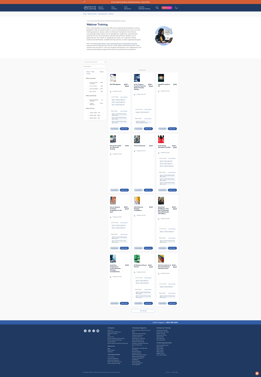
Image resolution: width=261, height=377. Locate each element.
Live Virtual (111, 357)
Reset (102, 72)
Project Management (138, 358)
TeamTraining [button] (113, 8)
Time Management (137, 362)
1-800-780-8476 (172, 322)
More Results (143, 310)
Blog (109, 348)
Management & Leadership (139, 348)
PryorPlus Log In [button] (167, 7)
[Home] (90, 7)
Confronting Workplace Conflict (164, 146)
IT (132, 346)
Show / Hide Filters (90, 72)
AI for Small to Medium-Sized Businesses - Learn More (130, 2)
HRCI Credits (160, 350)
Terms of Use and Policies (115, 340)
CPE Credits (160, 348)
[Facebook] (85, 331)
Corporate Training (162, 330)
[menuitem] (101, 8)
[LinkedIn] (89, 331)
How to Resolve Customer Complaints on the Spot (116, 209)
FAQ (109, 335)
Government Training (162, 332)
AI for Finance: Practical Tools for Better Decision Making (140, 87)
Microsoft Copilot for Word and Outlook (115, 147)
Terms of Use (175, 372)
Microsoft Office (136, 353)
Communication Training (139, 333)
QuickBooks (135, 359)
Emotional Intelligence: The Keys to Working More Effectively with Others (163, 210)
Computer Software (137, 335)
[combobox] (95, 62)
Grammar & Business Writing (140, 343)
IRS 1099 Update (115, 84)
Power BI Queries (139, 146)
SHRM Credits (160, 353)
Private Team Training (114, 363)
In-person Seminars (113, 358)
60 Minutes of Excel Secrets (140, 266)
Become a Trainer (112, 333)
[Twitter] (93, 331)
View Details (114, 128)
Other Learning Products (115, 361)
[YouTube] (97, 331)
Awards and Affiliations (114, 332)
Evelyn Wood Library (138, 340)
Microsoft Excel (136, 351)
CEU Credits (160, 346)
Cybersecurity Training (138, 338)
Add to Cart (124, 128)
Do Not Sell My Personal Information (118, 343)
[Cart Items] (176, 8)
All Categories (136, 364)
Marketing (135, 349)
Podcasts (110, 351)
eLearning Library (162, 335)
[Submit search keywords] (157, 8)
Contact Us (111, 336)
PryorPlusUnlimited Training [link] (144, 8)
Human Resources (137, 345)
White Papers (111, 350)
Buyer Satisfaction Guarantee (116, 338)
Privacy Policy (112, 341)
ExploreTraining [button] (101, 8)
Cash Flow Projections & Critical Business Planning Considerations (115, 268)
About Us (110, 330)
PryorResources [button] (127, 8)
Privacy (168, 372)
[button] (167, 8)
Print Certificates (161, 355)
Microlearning (160, 338)
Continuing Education (163, 345)
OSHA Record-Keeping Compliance (138, 208)
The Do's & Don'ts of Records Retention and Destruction (164, 266)
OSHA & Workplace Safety (139, 354)
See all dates (124, 96)
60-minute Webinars (113, 360)
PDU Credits (160, 351)
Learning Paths (161, 340)
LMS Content (160, 336)
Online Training (161, 333)
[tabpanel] (130, 187)
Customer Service (137, 336)
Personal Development (138, 356)
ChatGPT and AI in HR (164, 85)
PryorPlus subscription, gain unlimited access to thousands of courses (114, 43)
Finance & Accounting (138, 341)
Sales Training (136, 361)
